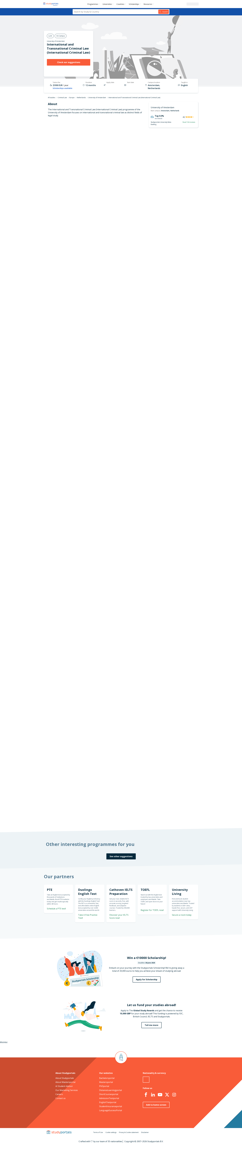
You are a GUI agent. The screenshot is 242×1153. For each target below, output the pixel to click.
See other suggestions (121, 856)
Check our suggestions (68, 62)
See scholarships (110, 767)
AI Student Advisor (64, 1086)
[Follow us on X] (167, 1095)
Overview (85, 147)
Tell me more (151, 1025)
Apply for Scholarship (146, 979)
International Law (106, 414)
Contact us (60, 1098)
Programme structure (79, 153)
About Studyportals (64, 1078)
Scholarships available (62, 88)
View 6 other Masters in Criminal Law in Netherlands (123, 423)
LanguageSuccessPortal (110, 1110)
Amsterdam (165, 111)
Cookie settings (110, 1132)
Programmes (92, 4)
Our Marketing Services (66, 1090)
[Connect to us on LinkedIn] (153, 1095)
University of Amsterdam (56, 41)
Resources (148, 4)
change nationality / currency (112, 608)
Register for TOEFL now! (152, 910)
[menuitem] (94, 4)
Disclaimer (145, 1132)
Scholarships (134, 4)
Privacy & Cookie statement (129, 1132)
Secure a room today (181, 915)
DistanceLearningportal (110, 1090)
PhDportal (104, 1086)
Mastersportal (106, 1082)
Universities (107, 4)
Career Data (84, 159)
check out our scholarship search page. (147, 819)
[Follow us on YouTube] (160, 1095)
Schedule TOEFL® (171, 303)
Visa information (82, 183)
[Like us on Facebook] (146, 1095)
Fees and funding (81, 171)
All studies (51, 97)
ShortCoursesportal (108, 1094)
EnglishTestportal (107, 1102)
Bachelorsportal (106, 1078)
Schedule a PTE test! (56, 908)
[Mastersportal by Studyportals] (51, 4)
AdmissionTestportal (109, 1098)
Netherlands (81, 97)
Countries (120, 4)
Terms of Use (98, 1132)
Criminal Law (62, 97)
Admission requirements (78, 165)
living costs (108, 662)
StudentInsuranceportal (110, 1106)
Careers (59, 1094)
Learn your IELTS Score (168, 334)
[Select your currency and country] (146, 1080)
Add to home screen (156, 1104)
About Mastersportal (65, 1082)
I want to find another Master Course (142, 202)
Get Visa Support (171, 720)
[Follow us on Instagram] (174, 1095)
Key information (82, 141)
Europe (71, 97)
